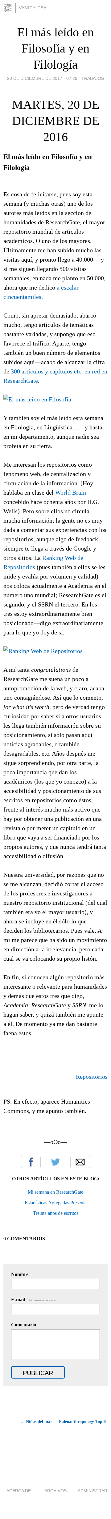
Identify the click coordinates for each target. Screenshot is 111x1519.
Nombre (19, 1274)
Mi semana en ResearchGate (55, 1192)
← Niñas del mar (36, 1421)
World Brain (70, 492)
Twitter (55, 1162)
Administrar (92, 1490)
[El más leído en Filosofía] (37, 399)
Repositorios (92, 1076)
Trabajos (92, 78)
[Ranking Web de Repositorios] (43, 650)
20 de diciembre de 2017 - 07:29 (42, 78)
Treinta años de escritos (55, 1213)
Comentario (23, 1324)
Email (80, 1162)
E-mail (34, 1299)
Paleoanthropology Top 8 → (82, 1426)
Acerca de (18, 1490)
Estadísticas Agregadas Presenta (56, 1202)
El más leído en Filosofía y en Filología (55, 48)
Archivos (55, 1490)
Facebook (31, 1162)
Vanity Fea (33, 7)
